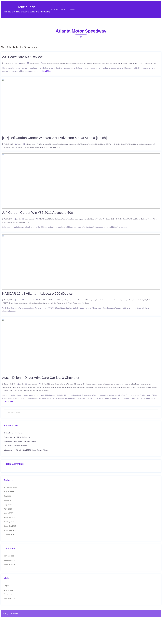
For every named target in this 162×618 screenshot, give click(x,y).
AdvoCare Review (134, 384)
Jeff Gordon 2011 (92, 144)
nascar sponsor (125, 387)
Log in (6, 586)
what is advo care (32, 390)
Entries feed (8, 590)
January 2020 (9, 522)
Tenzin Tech (26, 7)
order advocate (34, 63)
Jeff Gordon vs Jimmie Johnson (141, 144)
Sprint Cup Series (150, 63)
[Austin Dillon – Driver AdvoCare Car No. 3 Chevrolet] (81, 373)
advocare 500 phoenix (84, 384)
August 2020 (9, 492)
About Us (54, 9)
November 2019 (10, 530)
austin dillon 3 (41, 387)
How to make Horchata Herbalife (15, 446)
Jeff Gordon (113, 63)
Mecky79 (136, 300)
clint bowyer (97, 63)
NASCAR (141, 63)
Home (81, 37)
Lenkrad (129, 300)
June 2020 (8, 500)
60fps (40, 300)
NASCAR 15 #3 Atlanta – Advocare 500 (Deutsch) (39, 293)
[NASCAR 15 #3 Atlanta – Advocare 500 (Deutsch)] (81, 289)
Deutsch (81, 300)
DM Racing (88, 300)
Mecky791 (143, 300)
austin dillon (32, 387)
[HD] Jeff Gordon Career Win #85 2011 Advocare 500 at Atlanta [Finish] (54, 138)
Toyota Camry (77, 303)
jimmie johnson (123, 63)
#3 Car (44, 384)
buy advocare (88, 63)
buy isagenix (9, 556)
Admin (23, 63)
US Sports (85, 303)
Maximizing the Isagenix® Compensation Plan (20, 441)
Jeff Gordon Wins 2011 (18, 147)
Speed (36, 303)
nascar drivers (115, 387)
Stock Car (52, 303)
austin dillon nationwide (64, 387)
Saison (25, 303)
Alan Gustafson (56, 219)
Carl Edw (91, 219)
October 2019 (9, 535)
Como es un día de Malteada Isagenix (17, 437)
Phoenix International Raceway (141, 387)
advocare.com (6, 387)
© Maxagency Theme (9, 613)
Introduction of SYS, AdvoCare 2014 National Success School (25, 450)
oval (12, 303)
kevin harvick (133, 63)
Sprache (46, 303)
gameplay (110, 300)
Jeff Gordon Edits (139, 219)
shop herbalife (9, 564)
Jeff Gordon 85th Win (105, 144)
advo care (63, 384)
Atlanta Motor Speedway (75, 63)
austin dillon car (51, 387)
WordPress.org (9, 598)
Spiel (40, 303)
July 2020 (7, 496)
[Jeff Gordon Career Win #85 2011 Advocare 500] (81, 208)
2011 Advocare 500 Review (22, 57)
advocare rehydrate (122, 384)
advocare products (109, 384)
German (116, 300)
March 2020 (8, 513)
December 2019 (10, 526)
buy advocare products (102, 387)
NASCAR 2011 (55, 147)
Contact (63, 9)
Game (104, 300)
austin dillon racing (79, 387)
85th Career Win (61, 63)
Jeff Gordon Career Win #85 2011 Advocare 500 (37, 212)
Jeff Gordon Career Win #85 (121, 144)
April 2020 (8, 509)
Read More (46, 71)
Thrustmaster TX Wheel (64, 303)
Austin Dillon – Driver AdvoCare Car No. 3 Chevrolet (40, 377)
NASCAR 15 (6, 303)
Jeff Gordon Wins (151, 219)
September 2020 (10, 487)
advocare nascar (97, 384)
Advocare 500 (47, 300)
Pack (16, 303)
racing (20, 303)
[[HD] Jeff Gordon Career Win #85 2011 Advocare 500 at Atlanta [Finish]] (81, 133)
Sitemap (72, 9)
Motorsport (150, 300)
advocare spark (146, 384)
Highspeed (122, 300)
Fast (93, 300)
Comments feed (10, 594)
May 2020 (7, 505)
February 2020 (9, 517)
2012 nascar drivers (53, 384)
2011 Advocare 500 (49, 63)
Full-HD (98, 300)
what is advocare (44, 390)
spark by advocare (20, 390)
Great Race (105, 63)
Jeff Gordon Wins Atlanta (35, 147)
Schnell (31, 303)
